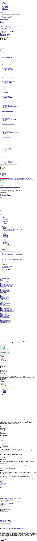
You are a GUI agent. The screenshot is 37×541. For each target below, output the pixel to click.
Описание (4, 390)
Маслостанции (2, 304)
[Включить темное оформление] (1, 49)
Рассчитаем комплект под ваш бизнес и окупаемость (11, 14)
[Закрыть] (1, 213)
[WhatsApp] (8, 352)
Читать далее (8, 533)
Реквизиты (4, 3)
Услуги (1, 482)
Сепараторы (2, 287)
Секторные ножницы (3, 314)
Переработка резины (3, 294)
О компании (4, 2)
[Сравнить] (2, 348)
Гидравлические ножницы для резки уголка (7, 309)
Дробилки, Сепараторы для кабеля (6, 286)
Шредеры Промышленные (4, 288)
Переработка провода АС (4, 283)
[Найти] (4, 169)
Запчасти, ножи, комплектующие (5, 301)
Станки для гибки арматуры (5, 315)
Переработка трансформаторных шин (6, 282)
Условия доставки (5, 6)
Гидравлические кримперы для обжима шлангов (8, 310)
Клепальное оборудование (4, 297)
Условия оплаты (5, 7)
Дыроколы (2, 306)
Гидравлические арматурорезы (5, 320)
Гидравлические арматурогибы (5, 308)
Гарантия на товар (5, 9)
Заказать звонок (3, 32)
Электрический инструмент (5, 299)
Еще (5, 70)
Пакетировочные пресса (4, 295)
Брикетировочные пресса (4, 296)
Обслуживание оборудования (7, 17)
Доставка (3, 394)
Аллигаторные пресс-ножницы (5, 291)
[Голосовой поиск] (1, 169)
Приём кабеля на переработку (7, 16)
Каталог (1, 481)
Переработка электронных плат (5, 289)
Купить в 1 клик (3, 358)
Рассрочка (4, 8)
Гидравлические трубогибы (4, 307)
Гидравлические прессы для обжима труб (7, 311)
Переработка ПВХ (3, 292)
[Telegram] (9, 352)
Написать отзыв (5, 445)
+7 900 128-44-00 (3, 25)
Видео (3, 389)
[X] (5, 352)
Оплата (3, 393)
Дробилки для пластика (4, 293)
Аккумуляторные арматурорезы (5, 321)
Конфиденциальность (4, 525)
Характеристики (5, 391)
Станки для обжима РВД (4, 298)
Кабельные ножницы (3, 313)
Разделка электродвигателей (5, 290)
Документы (4, 392)
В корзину (2, 356)
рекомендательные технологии (20, 528)
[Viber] (6, 352)
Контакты (2, 487)
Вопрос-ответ (4, 10)
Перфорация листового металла (5, 318)
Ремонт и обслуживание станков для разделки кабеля (11, 15)
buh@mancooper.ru (3, 35)
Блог (1, 486)
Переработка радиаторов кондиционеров (7, 284)
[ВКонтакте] (1, 352)
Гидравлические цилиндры (4, 317)
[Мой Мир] (4, 352)
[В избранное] (2, 347)
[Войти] (0, 209)
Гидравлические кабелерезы (5, 303)
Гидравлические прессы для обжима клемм (7, 312)
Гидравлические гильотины (5, 300)
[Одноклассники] (2, 352)
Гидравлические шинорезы (4, 316)
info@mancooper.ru (3, 34)
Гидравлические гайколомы (5, 305)
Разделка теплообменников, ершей (6, 285)
